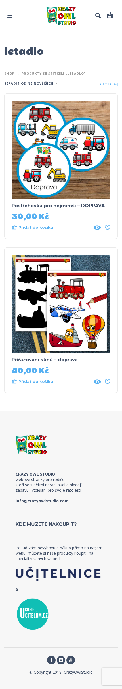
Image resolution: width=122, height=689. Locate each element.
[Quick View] (97, 227)
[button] (10, 15)
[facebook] (51, 660)
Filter (106, 84)
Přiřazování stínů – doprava (45, 359)
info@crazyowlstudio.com (42, 501)
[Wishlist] (107, 227)
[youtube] (70, 660)
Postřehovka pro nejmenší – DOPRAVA (58, 205)
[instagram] (61, 660)
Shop (9, 73)
